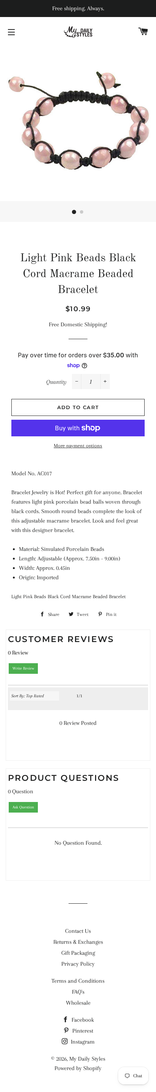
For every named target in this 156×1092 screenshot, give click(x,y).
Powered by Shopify (78, 1068)
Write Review (23, 668)
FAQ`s (78, 991)
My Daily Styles (87, 1058)
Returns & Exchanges (78, 941)
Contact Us (78, 931)
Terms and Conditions (78, 980)
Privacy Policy (78, 963)
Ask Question (23, 807)
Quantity (56, 381)
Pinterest (82, 1030)
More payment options (78, 445)
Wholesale (78, 1002)
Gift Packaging (78, 952)
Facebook (82, 1019)
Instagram (82, 1041)
